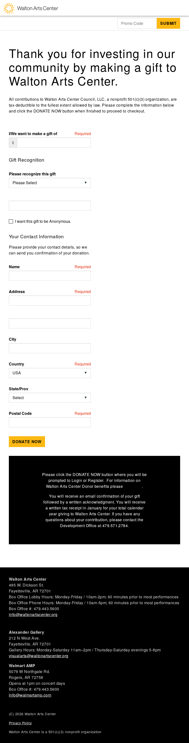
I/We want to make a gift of (33, 134)
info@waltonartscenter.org (33, 614)
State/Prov (18, 389)
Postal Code (20, 413)
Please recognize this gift (32, 174)
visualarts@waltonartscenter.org (38, 656)
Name (14, 267)
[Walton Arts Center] (30, 8)
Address (17, 292)
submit (168, 23)
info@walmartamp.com (30, 695)
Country (16, 364)
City (12, 339)
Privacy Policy (20, 722)
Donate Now (27, 441)
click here (133, 486)
